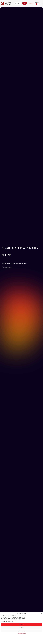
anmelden (36, 2)
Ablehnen (22, 627)
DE (36, 4)
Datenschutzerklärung (20, 633)
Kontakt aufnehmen (7, 267)
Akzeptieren (21, 624)
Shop (25, 3)
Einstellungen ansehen (21, 630)
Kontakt (30, 3)
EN (38, 4)
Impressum (24, 633)
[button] (41, 613)
